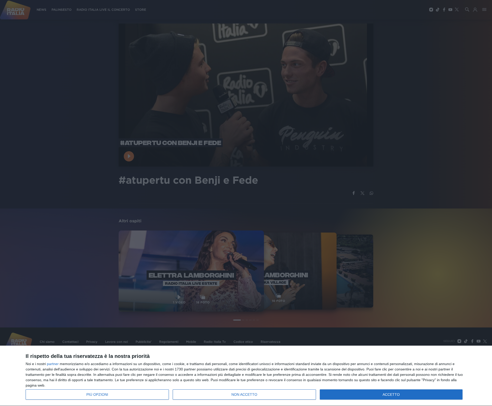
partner (53, 364)
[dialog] (246, 376)
